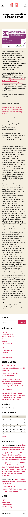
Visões (5, 352)
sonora (8, 514)
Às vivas (6, 348)
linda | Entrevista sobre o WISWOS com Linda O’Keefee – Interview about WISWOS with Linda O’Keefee (13, 465)
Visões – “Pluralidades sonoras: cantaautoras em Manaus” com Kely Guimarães (14, 368)
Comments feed (7, 504)
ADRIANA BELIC (7, 487)
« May (4, 436)
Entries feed (6, 502)
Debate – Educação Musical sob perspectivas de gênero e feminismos (14, 481)
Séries (4, 346)
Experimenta (7, 350)
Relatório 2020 (7, 389)
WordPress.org (7, 507)
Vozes (5, 355)
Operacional (6, 339)
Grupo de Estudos (8, 336)
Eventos (4, 332)
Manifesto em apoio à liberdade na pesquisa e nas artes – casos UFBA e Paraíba (14, 447)
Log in (4, 500)
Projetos (4, 341)
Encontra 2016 (8, 334)
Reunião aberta (7, 343)
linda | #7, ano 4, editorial (10, 453)
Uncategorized (7, 357)
